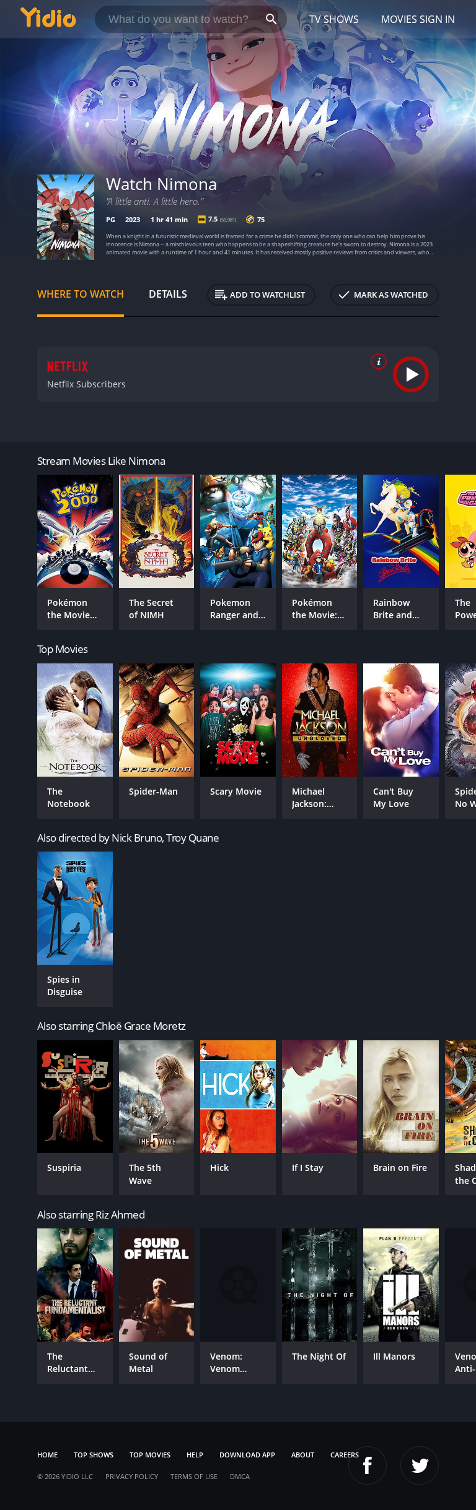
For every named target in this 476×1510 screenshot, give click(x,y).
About (302, 1454)
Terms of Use (194, 1476)
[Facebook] (367, 1465)
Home (47, 1454)
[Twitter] (419, 1465)
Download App (247, 1454)
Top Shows (93, 1454)
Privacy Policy (131, 1476)
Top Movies (150, 1454)
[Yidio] (48, 19)
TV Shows (334, 19)
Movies (399, 19)
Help (195, 1454)
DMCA (240, 1476)
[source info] (376, 361)
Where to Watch (80, 294)
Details (168, 294)
